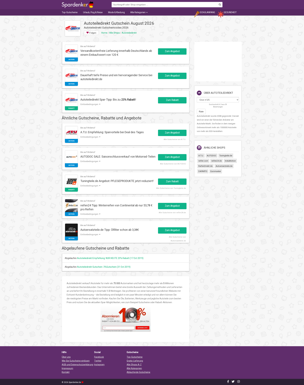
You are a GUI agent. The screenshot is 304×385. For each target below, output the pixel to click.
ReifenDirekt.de (205, 166)
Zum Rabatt (172, 100)
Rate (201, 111)
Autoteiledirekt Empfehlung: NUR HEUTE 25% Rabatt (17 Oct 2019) (110, 258)
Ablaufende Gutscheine (138, 372)
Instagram (99, 364)
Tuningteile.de (225, 155)
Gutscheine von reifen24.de (174, 213)
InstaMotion (230, 161)
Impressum (67, 368)
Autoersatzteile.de (224, 166)
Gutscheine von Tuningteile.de (173, 188)
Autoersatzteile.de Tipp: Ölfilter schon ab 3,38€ (109, 229)
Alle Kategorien (138, 12)
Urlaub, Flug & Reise (93, 12)
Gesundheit (230, 12)
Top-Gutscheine (70, 12)
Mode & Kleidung (116, 12)
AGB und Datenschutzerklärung (77, 364)
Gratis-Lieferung (135, 361)
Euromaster (215, 171)
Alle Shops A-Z (134, 364)
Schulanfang (207, 12)
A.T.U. (201, 155)
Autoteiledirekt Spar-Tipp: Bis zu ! (108, 99)
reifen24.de (216, 161)
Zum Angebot (172, 51)
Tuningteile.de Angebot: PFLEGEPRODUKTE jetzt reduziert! (117, 181)
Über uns (66, 357)
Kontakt (66, 372)
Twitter (97, 361)
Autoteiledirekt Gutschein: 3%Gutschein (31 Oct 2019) (103, 267)
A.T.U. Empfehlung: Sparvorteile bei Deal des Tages (112, 132)
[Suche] (219, 4)
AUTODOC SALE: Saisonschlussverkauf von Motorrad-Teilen (117, 156)
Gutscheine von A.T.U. (176, 139)
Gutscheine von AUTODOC (175, 164)
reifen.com (203, 161)
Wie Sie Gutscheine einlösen (76, 361)
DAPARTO (202, 171)
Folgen (92, 33)
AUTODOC (211, 155)
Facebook (99, 357)
